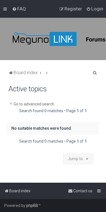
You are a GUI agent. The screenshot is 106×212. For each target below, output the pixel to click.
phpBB (32, 205)
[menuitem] (19, 9)
